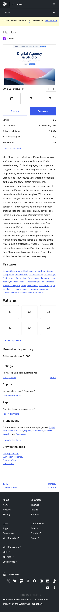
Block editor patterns (12, 271)
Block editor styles (31, 271)
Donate (36, 533)
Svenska (7, 434)
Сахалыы (14, 574)
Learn (5, 523)
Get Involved (37, 523)
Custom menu (9, 278)
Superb (10, 38)
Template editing (20, 289)
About (6, 499)
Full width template (11, 285)
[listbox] (29, 320)
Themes (6, 12)
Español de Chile (15, 430)
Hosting (7, 509)
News (23, 285)
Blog (43, 271)
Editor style (21, 278)
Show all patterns (13, 340)
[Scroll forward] (53, 89)
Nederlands (38, 430)
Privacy (6, 514)
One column (32, 285)
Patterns (35, 514)
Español (27, 430)
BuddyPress (10, 561)
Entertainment (34, 278)
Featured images (18, 282)
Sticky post (44, 285)
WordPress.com (12, 547)
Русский (48, 430)
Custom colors (21, 274)
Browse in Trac (9, 460)
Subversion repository (13, 457)
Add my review (9, 377)
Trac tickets (8, 463)
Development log (11, 453)
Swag (35, 538)
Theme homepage (11, 148)
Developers (8, 533)
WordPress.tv (11, 538)
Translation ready (11, 292)
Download (43, 111)
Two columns (26, 292)
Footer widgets (33, 282)
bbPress (8, 557)
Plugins (34, 509)
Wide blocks (38, 292)
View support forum (12, 395)
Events (34, 528)
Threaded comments (38, 289)
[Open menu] (54, 4)
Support (7, 528)
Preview (15, 111)
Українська (21, 434)
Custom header (36, 274)
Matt (6, 552)
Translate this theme (12, 440)
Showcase (36, 499)
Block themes (48, 282)
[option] (11, 312)
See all (53, 377)
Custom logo (50, 274)
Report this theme (11, 414)
